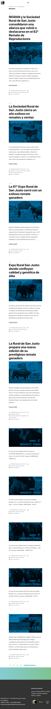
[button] (28, 3)
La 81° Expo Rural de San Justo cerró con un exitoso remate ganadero (25, 192)
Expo (11, 92)
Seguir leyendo (14, 85)
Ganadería (15, 92)
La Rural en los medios (21, 170)
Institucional (21, 92)
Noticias (28, 170)
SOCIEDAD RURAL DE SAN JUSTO (18, 90)
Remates (27, 92)
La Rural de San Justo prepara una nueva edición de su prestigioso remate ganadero (24, 351)
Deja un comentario (14, 94)
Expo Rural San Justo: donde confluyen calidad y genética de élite (24, 270)
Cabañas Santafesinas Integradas (18, 415)
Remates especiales (18, 172)
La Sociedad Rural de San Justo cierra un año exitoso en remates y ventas (24, 112)
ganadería (14, 417)
